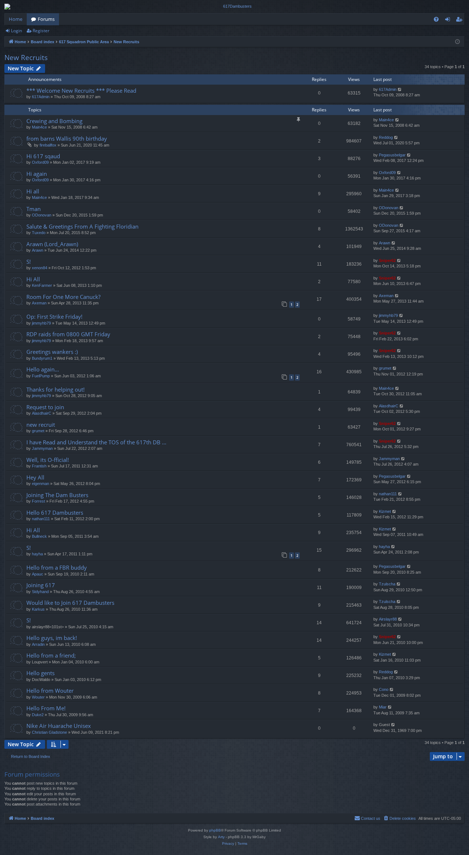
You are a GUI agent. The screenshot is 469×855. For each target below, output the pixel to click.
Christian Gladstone (49, 732)
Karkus (38, 609)
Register (41, 30)
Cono (383, 689)
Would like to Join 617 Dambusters (70, 602)
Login (16, 30)
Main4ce (39, 127)
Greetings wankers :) (52, 351)
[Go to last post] (400, 89)
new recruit (40, 424)
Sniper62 (387, 260)
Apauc (37, 574)
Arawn (37, 250)
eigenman (40, 483)
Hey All (35, 477)
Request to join (45, 407)
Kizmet (385, 511)
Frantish (39, 466)
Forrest (38, 501)
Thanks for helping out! (55, 389)
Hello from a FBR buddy (56, 567)
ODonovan (41, 215)
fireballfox (48, 145)
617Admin (40, 97)
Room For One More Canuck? (63, 296)
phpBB (215, 830)
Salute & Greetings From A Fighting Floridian (82, 226)
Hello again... (42, 369)
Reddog (386, 137)
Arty (221, 837)
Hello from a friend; (51, 655)
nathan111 (388, 494)
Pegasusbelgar (392, 155)
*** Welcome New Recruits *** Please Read (81, 90)
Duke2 (38, 714)
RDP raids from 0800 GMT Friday (68, 334)
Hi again (36, 173)
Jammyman (42, 448)
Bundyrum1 (42, 358)
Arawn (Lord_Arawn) (52, 244)
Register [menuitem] (461, 20)
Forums (46, 19)
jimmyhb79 (41, 323)
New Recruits (26, 57)
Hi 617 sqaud (43, 156)
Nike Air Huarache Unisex (58, 725)
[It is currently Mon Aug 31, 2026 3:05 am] (457, 42)
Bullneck (39, 536)
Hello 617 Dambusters (54, 512)
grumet (385, 368)
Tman (33, 208)
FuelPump (41, 376)
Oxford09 (40, 162)
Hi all (32, 191)
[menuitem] (436, 19)
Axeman (39, 303)
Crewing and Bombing (54, 121)
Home (15, 19)
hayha (37, 554)
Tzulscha (387, 584)
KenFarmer (42, 285)
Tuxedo (38, 232)
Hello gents (40, 673)
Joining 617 (40, 585)
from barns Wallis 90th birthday (66, 138)
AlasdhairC (41, 413)
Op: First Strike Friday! (54, 316)
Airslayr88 (388, 619)
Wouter (38, 697)
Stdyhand (40, 591)
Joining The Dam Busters (57, 495)
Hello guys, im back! (51, 637)
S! (28, 261)
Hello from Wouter (50, 690)
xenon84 (39, 268)
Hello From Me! (46, 708)
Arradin (38, 644)
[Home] (234, 6)
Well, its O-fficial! (47, 459)
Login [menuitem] (449, 20)
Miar (383, 707)
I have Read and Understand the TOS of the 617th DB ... (96, 442)
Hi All (33, 279)
